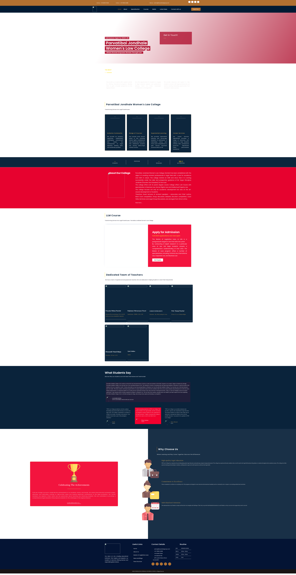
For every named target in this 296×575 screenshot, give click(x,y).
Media (154, 9)
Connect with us (176, 9)
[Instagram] (165, 564)
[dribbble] (161, 564)
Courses (145, 9)
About (125, 9)
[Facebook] (189, 2)
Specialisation (135, 9)
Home (119, 9)
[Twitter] (157, 564)
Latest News (163, 9)
